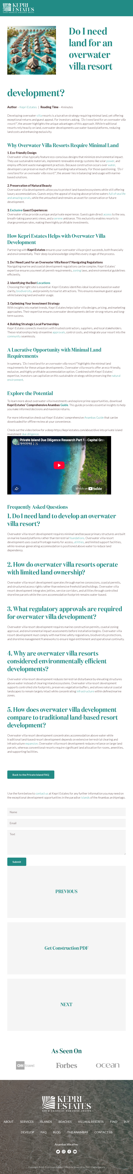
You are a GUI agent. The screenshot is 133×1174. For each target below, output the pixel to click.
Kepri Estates (28, 107)
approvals (59, 332)
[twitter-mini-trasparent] (58, 1152)
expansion (31, 743)
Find (113, 1121)
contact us (42, 793)
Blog (57, 1132)
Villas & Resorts (90, 1121)
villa (39, 115)
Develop (27, 1132)
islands (85, 797)
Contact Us (103, 1132)
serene (58, 218)
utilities (79, 542)
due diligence (30, 434)
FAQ (43, 1132)
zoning (77, 270)
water (111, 165)
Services (26, 1121)
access (107, 214)
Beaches (65, 1121)
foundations (76, 538)
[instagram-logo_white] (64, 1152)
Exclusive (16, 210)
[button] (128, 8)
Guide (64, 405)
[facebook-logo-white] (69, 1152)
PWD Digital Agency (95, 1167)
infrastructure (85, 691)
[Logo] (18, 8)
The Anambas (77, 1132)
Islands (46, 1121)
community (14, 336)
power (110, 161)
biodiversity (24, 291)
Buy (126, 1121)
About (9, 1121)
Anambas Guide (94, 417)
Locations (43, 283)
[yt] (75, 1152)
